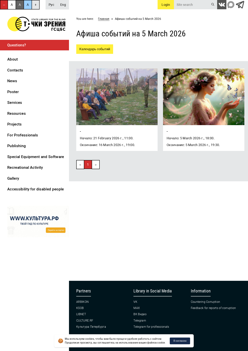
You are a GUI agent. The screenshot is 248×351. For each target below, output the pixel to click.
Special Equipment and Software (35, 157)
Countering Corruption (205, 302)
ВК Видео (140, 314)
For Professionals (22, 135)
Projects (14, 124)
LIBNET (81, 314)
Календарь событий (93, 47)
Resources (16, 113)
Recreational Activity (25, 167)
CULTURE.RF (84, 320)
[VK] (221, 4)
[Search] (212, 4)
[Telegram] (240, 4)
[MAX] (230, 4)
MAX (136, 308)
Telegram (139, 320)
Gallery (13, 178)
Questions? (16, 45)
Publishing (16, 146)
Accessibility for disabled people (35, 189)
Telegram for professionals (151, 326)
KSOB (80, 308)
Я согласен (179, 340)
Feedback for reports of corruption (213, 308)
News (12, 81)
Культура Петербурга (91, 326)
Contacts (15, 70)
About (12, 59)
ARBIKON (82, 302)
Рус (51, 5)
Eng (63, 5)
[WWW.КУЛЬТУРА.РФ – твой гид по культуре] (38, 222)
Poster (13, 92)
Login (166, 5)
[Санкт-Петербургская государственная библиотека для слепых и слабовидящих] (36, 25)
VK (135, 302)
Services (14, 102)
